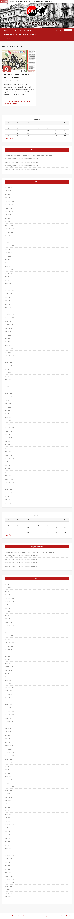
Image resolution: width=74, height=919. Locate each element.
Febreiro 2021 (9, 307)
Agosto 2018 (8, 400)
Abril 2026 (7, 197)
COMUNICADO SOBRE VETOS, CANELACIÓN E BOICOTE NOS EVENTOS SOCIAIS (29, 155)
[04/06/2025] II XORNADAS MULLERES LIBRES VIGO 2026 (22, 162)
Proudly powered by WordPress (18, 916)
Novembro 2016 (9, 458)
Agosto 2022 (8, 273)
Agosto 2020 (8, 328)
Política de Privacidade (65, 916)
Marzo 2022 (8, 283)
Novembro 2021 (9, 290)
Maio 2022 (8, 276)
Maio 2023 (8, 259)
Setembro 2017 (9, 434)
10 (8, 131)
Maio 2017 (8, 445)
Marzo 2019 (8, 379)
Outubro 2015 (9, 489)
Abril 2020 (7, 342)
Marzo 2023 (8, 266)
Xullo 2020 (8, 331)
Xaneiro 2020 (8, 352)
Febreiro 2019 (9, 383)
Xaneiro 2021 (8, 311)
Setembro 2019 (9, 366)
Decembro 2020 (9, 314)
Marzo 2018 (8, 417)
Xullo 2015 (8, 499)
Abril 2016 (7, 472)
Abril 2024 (7, 235)
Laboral (26, 30)
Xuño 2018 (8, 407)
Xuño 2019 (8, 373)
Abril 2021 (7, 300)
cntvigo (6, 81)
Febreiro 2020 (9, 349)
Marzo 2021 (8, 304)
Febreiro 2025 (9, 225)
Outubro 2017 (9, 431)
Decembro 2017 (9, 424)
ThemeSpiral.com (47, 916)
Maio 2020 (8, 338)
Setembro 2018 (9, 397)
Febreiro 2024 (9, 239)
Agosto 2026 (8, 187)
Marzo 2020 (8, 345)
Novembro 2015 (9, 486)
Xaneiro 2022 (8, 287)
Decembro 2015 (9, 482)
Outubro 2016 (9, 462)
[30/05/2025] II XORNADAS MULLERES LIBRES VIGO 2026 (22, 169)
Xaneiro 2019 (8, 386)
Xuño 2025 (8, 215)
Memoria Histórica (10, 34)
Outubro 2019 (9, 362)
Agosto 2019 (8, 369)
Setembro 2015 (9, 493)
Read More (9, 97)
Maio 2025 (8, 218)
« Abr (6, 138)
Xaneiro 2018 (8, 420)
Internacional (17, 101)
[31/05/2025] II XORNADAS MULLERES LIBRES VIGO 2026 (22, 166)
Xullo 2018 (8, 403)
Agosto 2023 (8, 252)
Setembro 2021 (9, 297)
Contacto (7, 38)
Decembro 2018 (9, 390)
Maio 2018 (8, 410)
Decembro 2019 (9, 355)
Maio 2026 (8, 194)
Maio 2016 (8, 469)
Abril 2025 (7, 222)
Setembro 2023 (9, 249)
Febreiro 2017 (9, 455)
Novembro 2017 (9, 427)
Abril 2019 (7, 376)
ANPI (5, 101)
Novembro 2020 (9, 318)
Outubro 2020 (9, 321)
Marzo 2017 (8, 451)
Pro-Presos (23, 34)
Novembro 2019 (9, 359)
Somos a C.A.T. (15, 30)
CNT (10, 101)
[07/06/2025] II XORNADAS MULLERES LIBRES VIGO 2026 (22, 159)
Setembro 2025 (9, 211)
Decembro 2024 (9, 228)
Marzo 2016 (8, 475)
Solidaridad (15, 103)
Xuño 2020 (8, 335)
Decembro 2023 (9, 246)
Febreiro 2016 (9, 479)
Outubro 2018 (9, 393)
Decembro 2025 (9, 201)
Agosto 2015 (8, 496)
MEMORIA (25, 101)
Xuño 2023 (8, 256)
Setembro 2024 (9, 232)
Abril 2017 (7, 448)
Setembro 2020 (9, 324)
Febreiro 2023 (9, 270)
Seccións (36, 30)
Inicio (5, 30)
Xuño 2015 (8, 503)
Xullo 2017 (8, 441)
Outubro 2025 (9, 208)
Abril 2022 (7, 280)
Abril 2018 (7, 414)
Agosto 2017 (8, 438)
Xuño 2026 (8, 191)
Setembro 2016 (9, 465)
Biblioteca (34, 34)
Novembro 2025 (9, 204)
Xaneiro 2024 (8, 242)
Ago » (11, 138)
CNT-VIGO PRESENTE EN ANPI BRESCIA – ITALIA (16, 76)
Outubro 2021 (9, 294)
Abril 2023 (7, 263)
